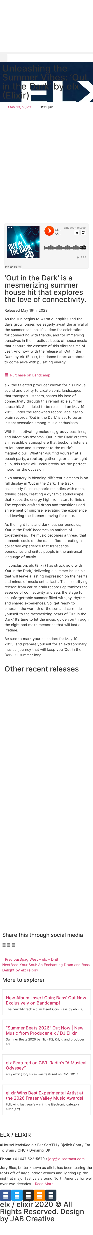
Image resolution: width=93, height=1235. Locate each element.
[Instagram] (28, 1195)
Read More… (45, 1183)
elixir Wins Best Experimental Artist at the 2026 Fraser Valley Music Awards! (44, 1095)
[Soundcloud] (39, 1195)
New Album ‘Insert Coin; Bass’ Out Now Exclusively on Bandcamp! (46, 1000)
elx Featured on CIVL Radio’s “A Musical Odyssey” (46, 1065)
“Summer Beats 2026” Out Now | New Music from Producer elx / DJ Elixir (45, 1030)
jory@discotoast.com (66, 1159)
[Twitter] (17, 1195)
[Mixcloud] (50, 1195)
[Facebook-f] (5, 1195)
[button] (46, 53)
